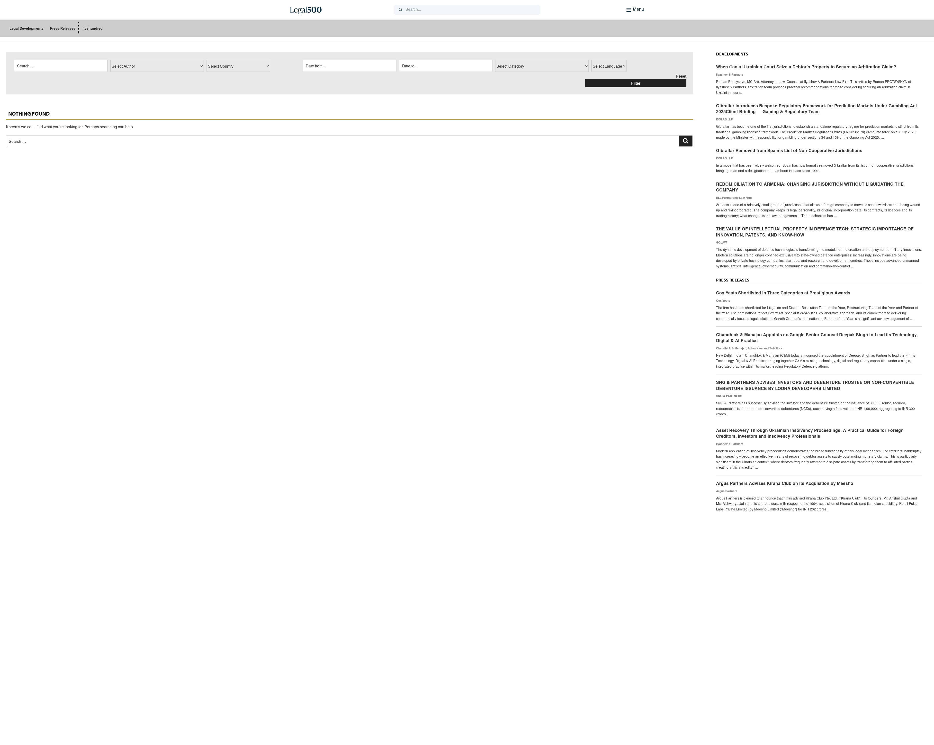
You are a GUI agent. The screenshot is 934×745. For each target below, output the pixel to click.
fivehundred (92, 28)
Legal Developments (26, 28)
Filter (635, 83)
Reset (681, 76)
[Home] (338, 10)
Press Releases (62, 28)
